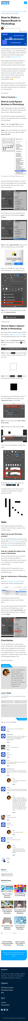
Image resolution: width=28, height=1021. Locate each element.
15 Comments (24, 31)
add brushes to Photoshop (14, 581)
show (17, 96)
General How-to (19, 11)
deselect (11, 483)
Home (2, 11)
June (7, 28)
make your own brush (15, 334)
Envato (11, 541)
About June (6, 666)
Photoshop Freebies (7, 990)
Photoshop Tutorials (9, 11)
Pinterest (7, 1010)
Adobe (9, 545)
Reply (8, 731)
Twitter (4, 1010)
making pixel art (16, 57)
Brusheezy (16, 541)
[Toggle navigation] (25, 2)
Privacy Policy (5, 1005)
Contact (3, 1002)
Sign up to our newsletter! (8, 722)
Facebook (2, 1010)
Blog (2, 992)
